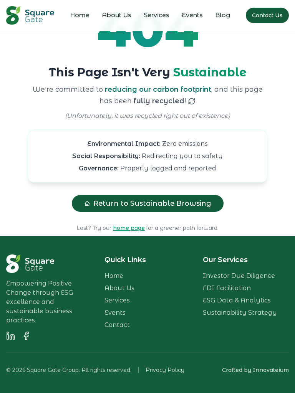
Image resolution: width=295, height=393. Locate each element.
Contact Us (267, 15)
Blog (222, 15)
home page (129, 228)
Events (192, 15)
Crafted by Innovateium (255, 370)
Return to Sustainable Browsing (152, 203)
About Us (116, 15)
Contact (117, 325)
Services (156, 15)
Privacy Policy (165, 370)
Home (79, 15)
